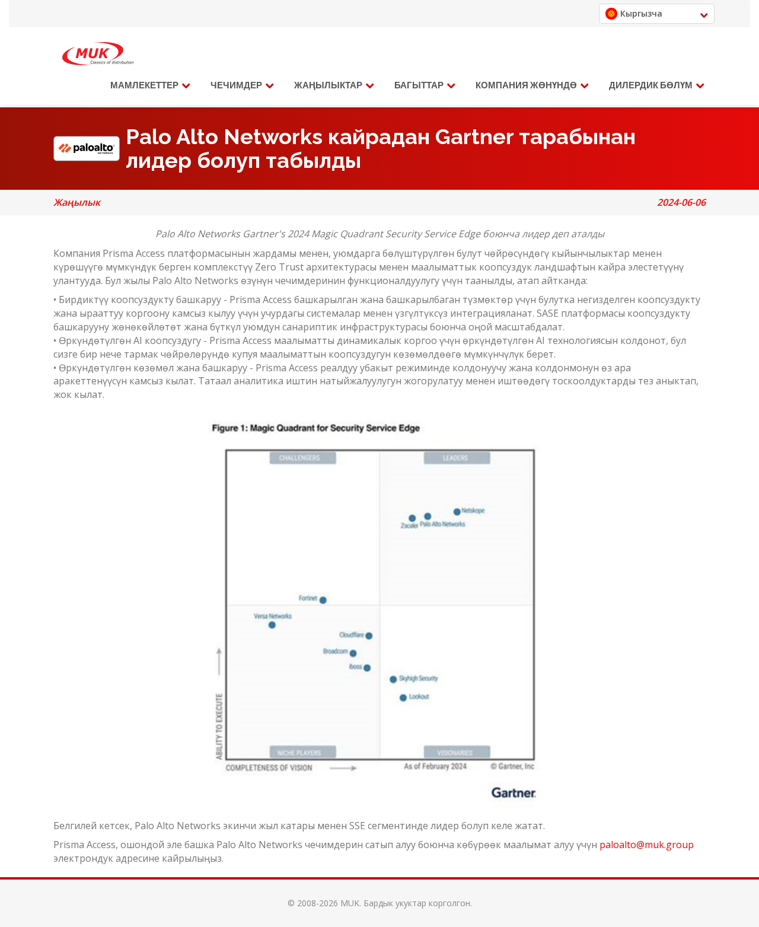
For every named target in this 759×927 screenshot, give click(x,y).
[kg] (97, 54)
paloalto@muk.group (646, 844)
